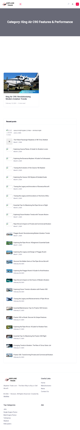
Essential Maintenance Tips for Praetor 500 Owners (30, 308)
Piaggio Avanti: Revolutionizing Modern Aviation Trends (32, 233)
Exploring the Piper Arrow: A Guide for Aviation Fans (30, 327)
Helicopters (7, 424)
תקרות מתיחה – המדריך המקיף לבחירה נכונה (27, 130)
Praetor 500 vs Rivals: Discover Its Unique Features (30, 317)
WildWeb (6, 396)
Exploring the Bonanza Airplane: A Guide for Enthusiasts (32, 158)
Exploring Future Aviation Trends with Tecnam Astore (31, 214)
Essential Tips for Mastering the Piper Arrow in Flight (31, 205)
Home (43, 383)
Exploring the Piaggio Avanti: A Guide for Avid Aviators (31, 270)
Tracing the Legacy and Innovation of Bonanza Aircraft (31, 186)
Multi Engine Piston (10, 415)
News (43, 389)
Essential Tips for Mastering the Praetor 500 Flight (30, 336)
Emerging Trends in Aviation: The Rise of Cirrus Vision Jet (32, 345)
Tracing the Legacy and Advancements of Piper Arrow (31, 298)
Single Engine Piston (10, 412)
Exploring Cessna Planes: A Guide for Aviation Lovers (31, 149)
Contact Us (45, 391)
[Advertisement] (40, 51)
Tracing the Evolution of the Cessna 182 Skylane (29, 168)
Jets (5, 409)
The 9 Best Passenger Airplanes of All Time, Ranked (31, 140)
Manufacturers (46, 386)
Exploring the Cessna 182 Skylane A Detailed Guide (30, 177)
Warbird (6, 421)
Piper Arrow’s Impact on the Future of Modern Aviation (31, 280)
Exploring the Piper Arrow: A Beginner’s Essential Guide (31, 242)
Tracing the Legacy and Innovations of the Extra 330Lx (31, 196)
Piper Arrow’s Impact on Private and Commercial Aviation (32, 224)
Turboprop (7, 418)
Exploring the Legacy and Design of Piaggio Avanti (30, 252)
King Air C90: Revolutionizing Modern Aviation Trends (18, 98)
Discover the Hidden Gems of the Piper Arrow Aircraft (31, 261)
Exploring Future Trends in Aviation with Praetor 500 (31, 289)
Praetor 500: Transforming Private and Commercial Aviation (33, 355)
